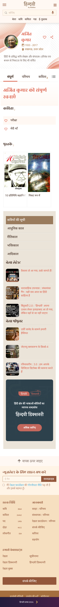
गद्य (35, 19)
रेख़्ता (5, 556)
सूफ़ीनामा (34, 556)
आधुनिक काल (15, 229)
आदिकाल (13, 254)
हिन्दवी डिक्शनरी (37, 562)
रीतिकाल (12, 237)
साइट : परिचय (39, 509)
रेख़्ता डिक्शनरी (10, 562)
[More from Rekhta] (55, 5)
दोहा (12, 527)
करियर (35, 533)
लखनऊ (28, 49)
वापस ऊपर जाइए (32, 461)
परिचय (26, 77)
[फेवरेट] (45, 37)
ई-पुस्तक (43, 19)
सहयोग (35, 540)
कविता (43, 77)
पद (12, 521)
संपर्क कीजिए (38, 527)
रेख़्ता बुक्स (8, 569)
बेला (14, 19)
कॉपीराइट (45, 596)
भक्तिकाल (13, 246)
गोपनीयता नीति (35, 485)
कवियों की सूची (16, 220)
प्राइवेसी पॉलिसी (16, 596)
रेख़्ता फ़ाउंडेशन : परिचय (43, 521)
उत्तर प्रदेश (38, 49)
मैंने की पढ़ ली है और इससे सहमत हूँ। (28, 487)
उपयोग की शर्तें (32, 596)
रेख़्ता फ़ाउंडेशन (17, 485)
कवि (20, 19)
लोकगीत (12, 533)
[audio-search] (52, 12)
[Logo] (29, 5)
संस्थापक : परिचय (40, 515)
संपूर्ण (10, 77)
